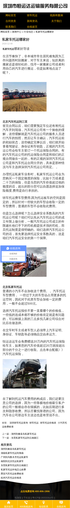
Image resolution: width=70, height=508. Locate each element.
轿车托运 (32, 15)
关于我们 (56, 21)
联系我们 (11, 26)
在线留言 (32, 26)
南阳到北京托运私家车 (12, 461)
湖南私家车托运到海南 (12, 453)
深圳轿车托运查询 (19, 422)
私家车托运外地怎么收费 (13, 469)
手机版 (26, 497)
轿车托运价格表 (48, 422)
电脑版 (18, 497)
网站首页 (11, 15)
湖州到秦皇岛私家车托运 (23, 434)
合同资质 (11, 21)
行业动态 (28, 31)
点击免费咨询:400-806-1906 (35, 491)
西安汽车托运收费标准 (12, 473)
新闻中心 (16, 31)
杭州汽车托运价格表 (11, 477)
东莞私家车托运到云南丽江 (25, 437)
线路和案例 (56, 15)
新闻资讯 (32, 21)
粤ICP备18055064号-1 (43, 497)
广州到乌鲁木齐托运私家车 (14, 457)
